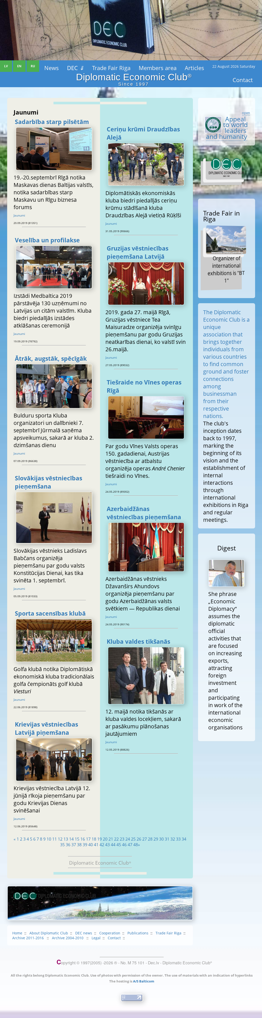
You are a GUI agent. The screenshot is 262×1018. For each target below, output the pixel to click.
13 (65, 839)
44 (113, 844)
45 (118, 844)
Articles (194, 68)
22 (116, 839)
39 (85, 844)
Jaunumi (19, 215)
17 (88, 839)
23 (122, 839)
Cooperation (109, 933)
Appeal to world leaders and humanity (227, 128)
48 (135, 844)
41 (96, 844)
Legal (96, 937)
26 (139, 839)
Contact (114, 937)
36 (68, 844)
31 (167, 839)
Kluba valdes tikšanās (138, 641)
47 (130, 844)
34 (184, 839)
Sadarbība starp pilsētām (52, 122)
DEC (75, 68)
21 (110, 839)
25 (133, 839)
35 (62, 844)
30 (161, 839)
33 (178, 839)
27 (144, 839)
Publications (137, 933)
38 (79, 844)
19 (99, 839)
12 (60, 839)
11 (54, 839)
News (51, 68)
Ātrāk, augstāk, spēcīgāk (51, 358)
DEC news (83, 933)
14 (71, 839)
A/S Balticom (143, 981)
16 (82, 839)
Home (17, 933)
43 (107, 844)
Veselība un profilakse (47, 240)
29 (156, 839)
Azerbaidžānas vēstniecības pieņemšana (144, 513)
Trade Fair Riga (111, 68)
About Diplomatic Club (48, 933)
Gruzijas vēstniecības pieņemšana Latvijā (137, 252)
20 (105, 839)
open (246, 112)
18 (94, 839)
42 (102, 844)
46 (124, 844)
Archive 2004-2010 (68, 937)
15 (77, 839)
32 (172, 839)
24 (127, 839)
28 (150, 839)
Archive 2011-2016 (28, 937)
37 (73, 844)
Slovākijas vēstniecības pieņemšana (48, 482)
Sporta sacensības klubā (50, 613)
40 (90, 844)
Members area (158, 68)
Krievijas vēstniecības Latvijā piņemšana (46, 728)
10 (49, 839)
